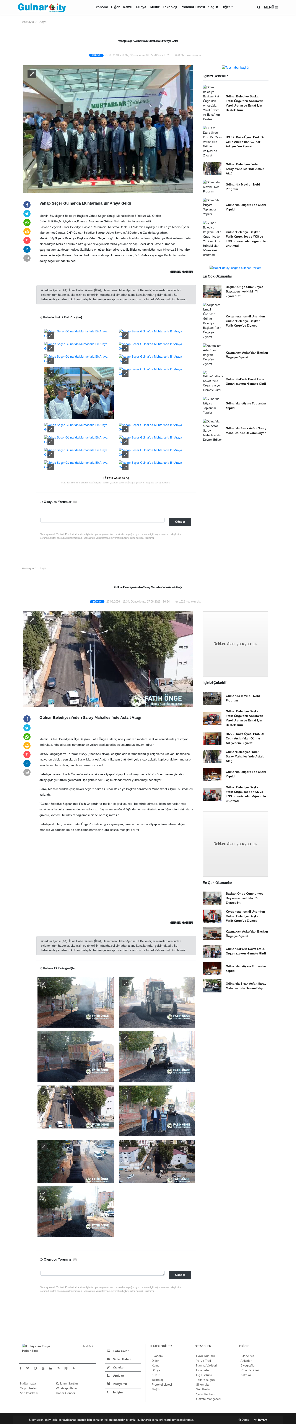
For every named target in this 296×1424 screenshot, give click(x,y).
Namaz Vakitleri (206, 1365)
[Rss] (60, 1368)
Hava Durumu (205, 1356)
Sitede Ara (247, 1356)
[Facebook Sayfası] (22, 1368)
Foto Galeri (120, 1351)
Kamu (127, 7)
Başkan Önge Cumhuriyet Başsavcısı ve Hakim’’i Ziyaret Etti (244, 291)
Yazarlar (118, 1367)
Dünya (141, 7)
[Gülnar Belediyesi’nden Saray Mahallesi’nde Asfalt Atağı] (108, 659)
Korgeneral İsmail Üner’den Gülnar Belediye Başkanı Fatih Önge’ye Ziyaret (245, 321)
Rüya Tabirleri (250, 1370)
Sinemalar (203, 1384)
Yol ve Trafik (204, 1360)
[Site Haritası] (68, 1368)
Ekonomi (100, 7)
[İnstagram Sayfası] (37, 1368)
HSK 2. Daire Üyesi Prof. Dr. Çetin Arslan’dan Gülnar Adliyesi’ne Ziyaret (245, 141)
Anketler (246, 1360)
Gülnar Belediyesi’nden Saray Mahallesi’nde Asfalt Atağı (245, 169)
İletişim (117, 1392)
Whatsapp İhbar (66, 1388)
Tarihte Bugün (205, 1379)
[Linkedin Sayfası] (52, 1368)
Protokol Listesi (193, 7)
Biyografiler (248, 1365)
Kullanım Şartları (67, 1383)
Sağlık (213, 7)
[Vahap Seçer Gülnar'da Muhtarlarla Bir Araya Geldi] (108, 128)
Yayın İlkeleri (28, 1388)
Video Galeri (121, 1359)
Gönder (180, 521)
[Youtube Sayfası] (45, 1368)
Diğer (115, 7)
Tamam (262, 1419)
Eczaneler (202, 1370)
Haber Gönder (65, 1393)
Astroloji (246, 1375)
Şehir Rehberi (205, 1394)
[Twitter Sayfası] (29, 1368)
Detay (245, 1419)
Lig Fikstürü (204, 1375)
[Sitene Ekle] (75, 1368)
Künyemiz (119, 1384)
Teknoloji (170, 7)
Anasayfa (28, 21)
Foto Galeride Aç (117, 478)
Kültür (154, 7)
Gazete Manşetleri (208, 1399)
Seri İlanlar (203, 1389)
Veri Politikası (29, 1393)
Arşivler (118, 1375)
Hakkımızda (28, 1383)
